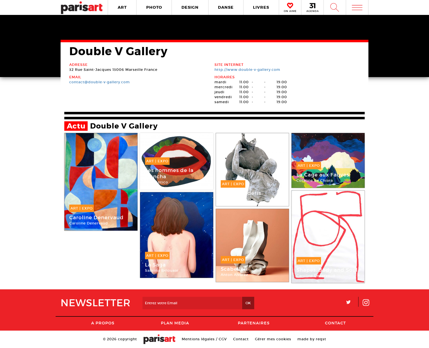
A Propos (102, 322)
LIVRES (261, 7)
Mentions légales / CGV (204, 339)
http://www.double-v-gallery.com (247, 69)
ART (122, 7)
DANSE (226, 7)
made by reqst (311, 339)
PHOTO (154, 7)
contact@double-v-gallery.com (99, 82)
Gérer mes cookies (273, 339)
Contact (335, 322)
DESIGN (190, 7)
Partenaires (254, 322)
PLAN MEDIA (175, 322)
